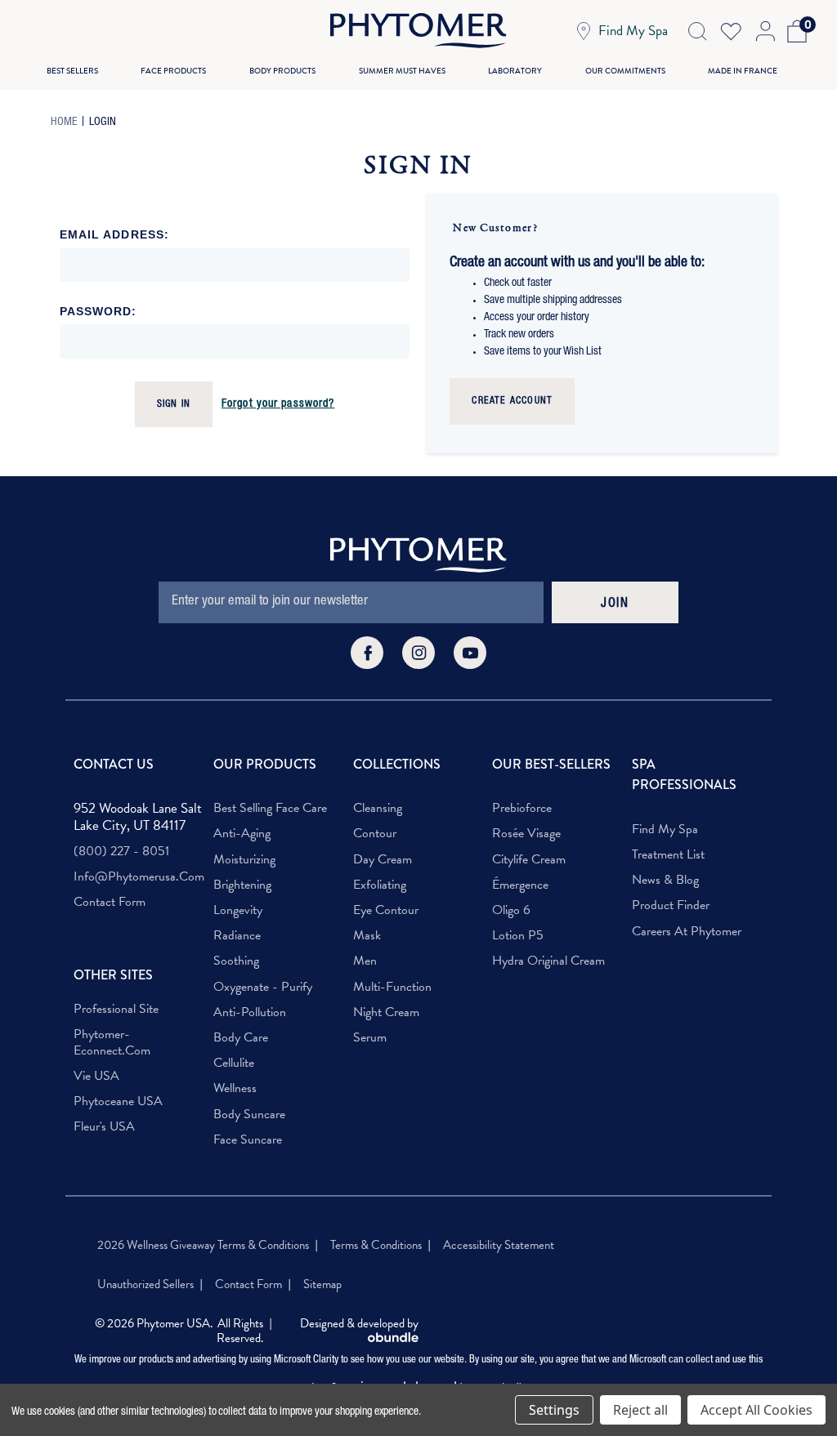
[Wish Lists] (731, 31)
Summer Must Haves (402, 71)
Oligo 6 (511, 910)
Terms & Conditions (376, 1245)
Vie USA (96, 1076)
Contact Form (109, 902)
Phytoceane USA (118, 1101)
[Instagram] (418, 652)
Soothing (236, 961)
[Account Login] (764, 31)
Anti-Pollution (249, 1012)
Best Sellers (72, 71)
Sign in (173, 404)
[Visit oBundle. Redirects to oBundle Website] (393, 1338)
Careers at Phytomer (686, 931)
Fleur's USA (104, 1127)
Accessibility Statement (498, 1245)
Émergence (520, 885)
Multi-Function (392, 987)
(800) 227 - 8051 (121, 851)
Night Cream (386, 1012)
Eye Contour (385, 910)
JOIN (615, 604)
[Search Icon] (697, 31)
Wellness (235, 1088)
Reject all (640, 1410)
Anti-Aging (242, 833)
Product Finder (670, 905)
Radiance (237, 935)
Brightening (242, 885)
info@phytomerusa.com (139, 877)
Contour (374, 833)
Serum (370, 1038)
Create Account (512, 401)
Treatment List (668, 855)
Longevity (237, 910)
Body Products (282, 71)
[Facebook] (367, 652)
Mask (367, 935)
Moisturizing (244, 859)
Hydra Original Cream (548, 961)
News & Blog (665, 880)
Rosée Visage (526, 833)
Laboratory (515, 71)
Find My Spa (665, 829)
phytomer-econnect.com (112, 1042)
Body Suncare (249, 1114)
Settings (554, 1410)
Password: (98, 311)
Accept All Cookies (756, 1410)
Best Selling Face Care (270, 808)
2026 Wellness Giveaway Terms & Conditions (203, 1245)
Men (365, 961)
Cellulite (233, 1063)
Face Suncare (247, 1140)
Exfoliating (379, 885)
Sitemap (322, 1284)
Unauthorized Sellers (145, 1284)
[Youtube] (470, 652)
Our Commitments (625, 71)
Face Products (173, 71)
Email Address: (115, 234)
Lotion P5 (518, 935)
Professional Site (116, 1009)
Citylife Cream (529, 859)
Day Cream (382, 859)
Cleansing (377, 808)
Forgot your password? (278, 404)
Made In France (742, 71)
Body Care (240, 1038)
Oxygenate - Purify (262, 987)
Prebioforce (522, 808)
